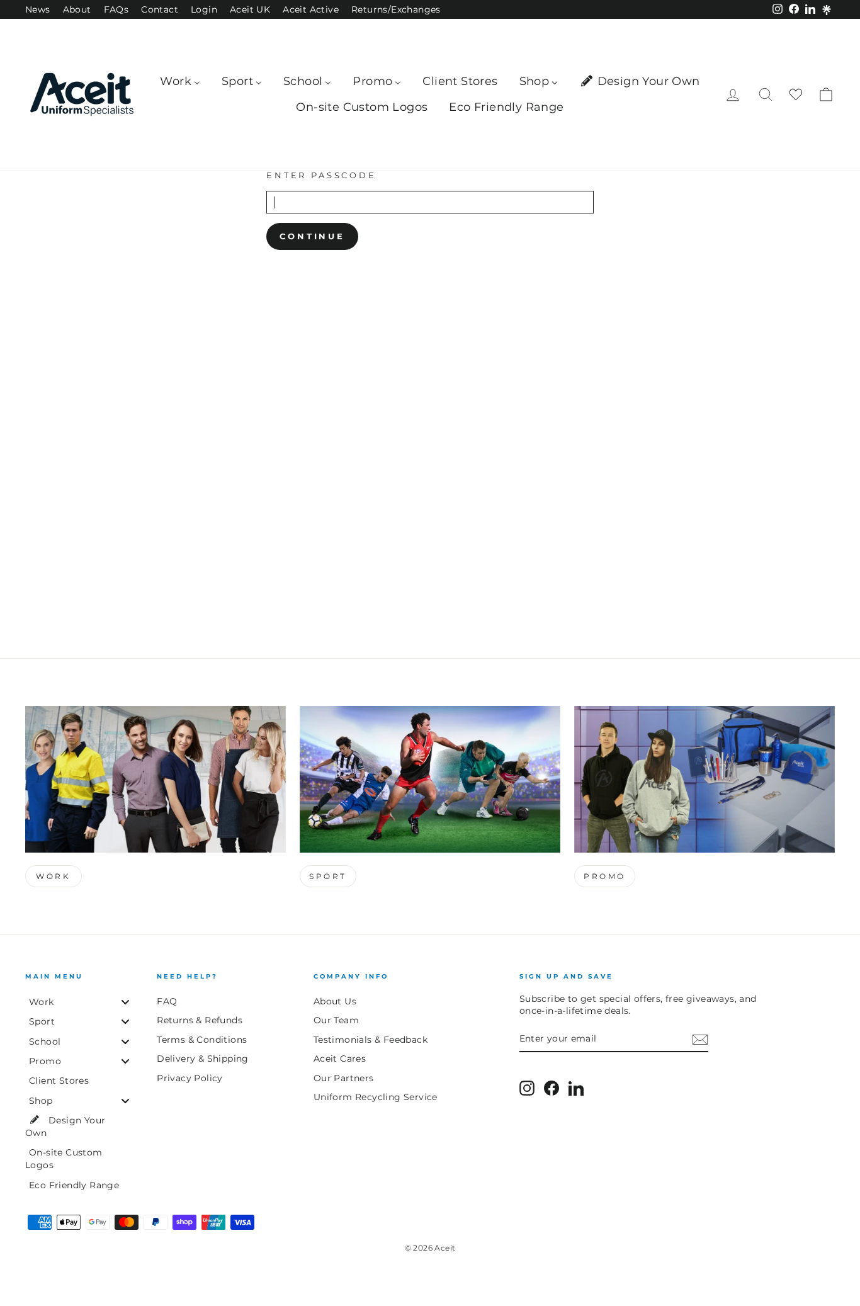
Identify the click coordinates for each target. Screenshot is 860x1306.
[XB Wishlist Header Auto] (796, 95)
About (77, 9)
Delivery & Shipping (203, 1058)
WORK (53, 876)
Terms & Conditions (202, 1040)
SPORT (328, 876)
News (37, 9)
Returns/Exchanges (396, 9)
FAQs (116, 9)
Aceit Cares (340, 1058)
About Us (335, 1001)
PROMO (605, 876)
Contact (159, 9)
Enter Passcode (321, 175)
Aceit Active (311, 9)
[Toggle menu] (125, 1001)
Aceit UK (250, 9)
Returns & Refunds (199, 1020)
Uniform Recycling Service (376, 1097)
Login (204, 9)
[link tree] (826, 10)
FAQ (167, 1001)
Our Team (336, 1020)
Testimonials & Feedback (370, 1040)
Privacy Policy (190, 1078)
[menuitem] (180, 81)
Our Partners (344, 1078)
